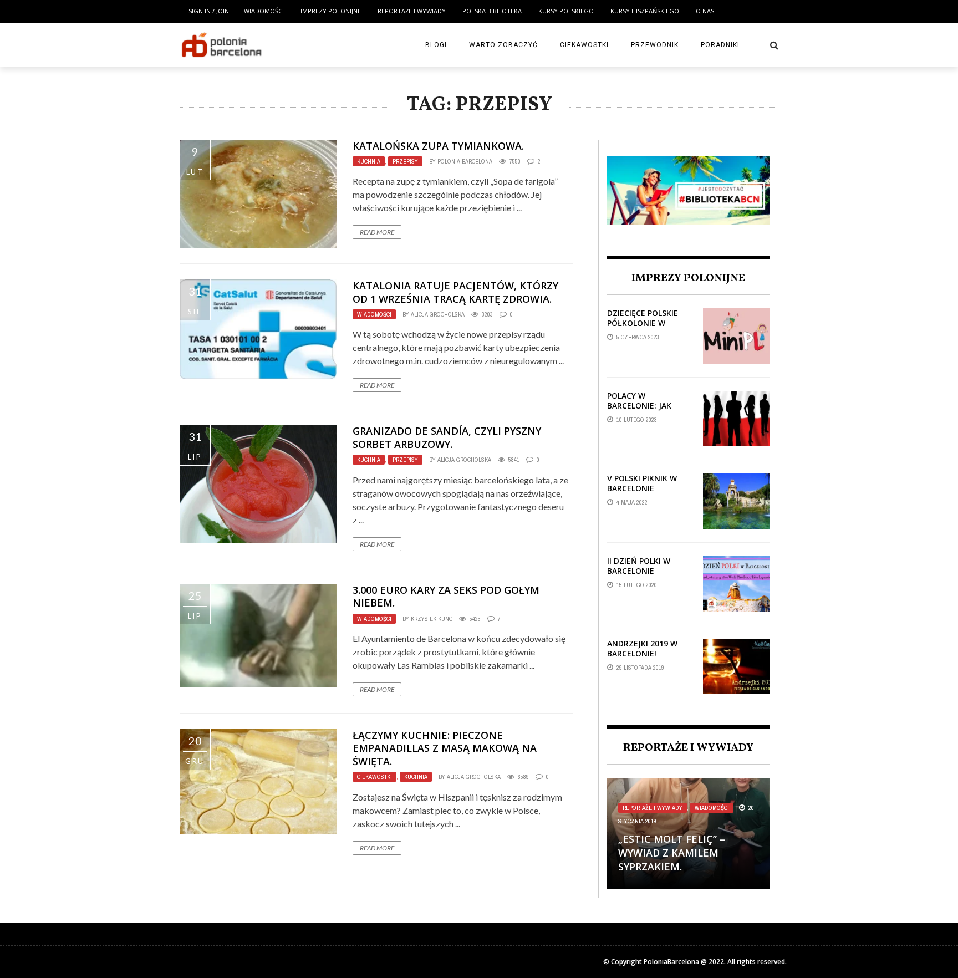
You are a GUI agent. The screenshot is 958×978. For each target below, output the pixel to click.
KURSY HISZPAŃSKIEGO (644, 11)
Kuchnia (368, 161)
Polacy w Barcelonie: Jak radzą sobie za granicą (639, 410)
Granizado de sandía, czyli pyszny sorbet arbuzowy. (447, 437)
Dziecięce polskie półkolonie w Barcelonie (642, 323)
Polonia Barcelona (464, 161)
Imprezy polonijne (330, 11)
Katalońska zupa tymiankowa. (438, 145)
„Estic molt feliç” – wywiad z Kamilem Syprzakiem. (671, 852)
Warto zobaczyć (503, 45)
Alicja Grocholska (438, 314)
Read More (377, 232)
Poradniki (720, 45)
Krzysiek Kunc (431, 619)
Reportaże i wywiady (412, 11)
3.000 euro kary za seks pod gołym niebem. (446, 596)
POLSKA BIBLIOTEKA (492, 11)
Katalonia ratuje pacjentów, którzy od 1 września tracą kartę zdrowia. (455, 292)
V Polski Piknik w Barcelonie (642, 483)
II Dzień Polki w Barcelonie (638, 566)
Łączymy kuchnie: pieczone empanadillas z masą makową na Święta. (445, 748)
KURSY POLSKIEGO (566, 11)
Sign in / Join (208, 11)
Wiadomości (264, 11)
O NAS (705, 11)
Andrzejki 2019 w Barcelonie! (642, 648)
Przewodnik (655, 45)
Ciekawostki (584, 45)
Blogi (436, 45)
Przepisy (405, 161)
